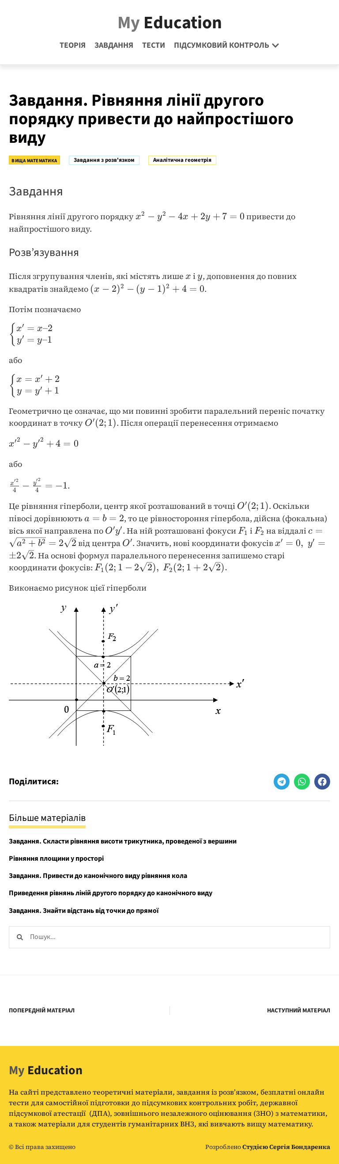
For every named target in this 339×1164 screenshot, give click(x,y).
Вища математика (34, 160)
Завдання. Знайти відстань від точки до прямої (83, 911)
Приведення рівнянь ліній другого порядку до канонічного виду (110, 893)
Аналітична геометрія (182, 160)
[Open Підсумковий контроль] (275, 45)
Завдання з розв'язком (104, 160)
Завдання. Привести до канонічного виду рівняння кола (98, 876)
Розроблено (267, 1146)
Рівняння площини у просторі (56, 858)
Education (169, 22)
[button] (282, 782)
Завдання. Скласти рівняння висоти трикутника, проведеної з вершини (123, 841)
